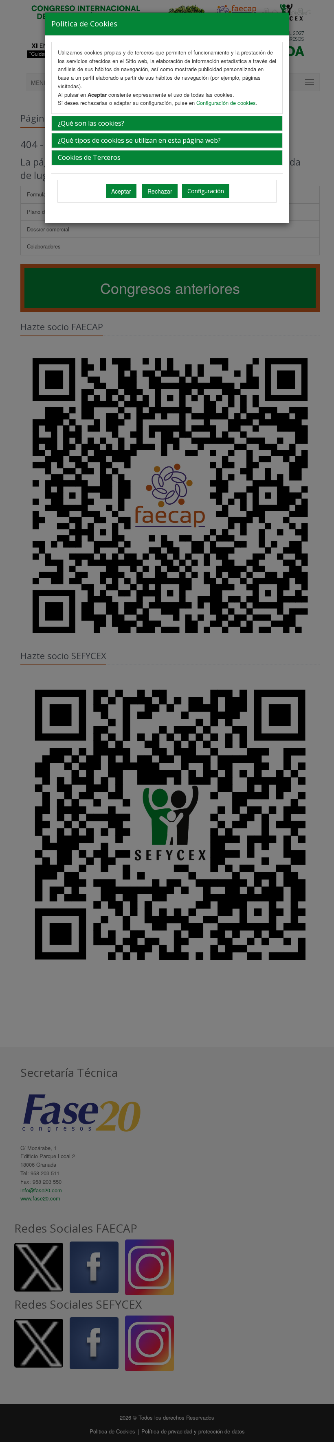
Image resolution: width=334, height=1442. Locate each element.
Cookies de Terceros (89, 157)
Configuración (205, 191)
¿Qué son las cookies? (91, 123)
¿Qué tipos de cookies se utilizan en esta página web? (139, 140)
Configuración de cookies (226, 103)
